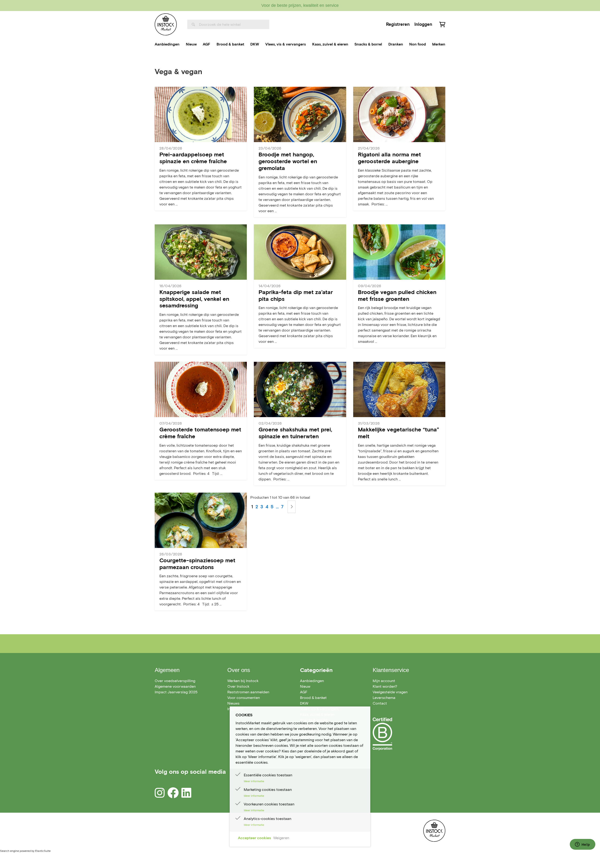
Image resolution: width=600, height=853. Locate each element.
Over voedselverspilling (175, 681)
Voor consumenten (243, 697)
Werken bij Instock (243, 681)
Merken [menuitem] (438, 44)
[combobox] (228, 24)
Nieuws (233, 703)
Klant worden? (385, 686)
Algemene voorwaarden (175, 686)
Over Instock (238, 686)
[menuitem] (167, 44)
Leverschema (384, 697)
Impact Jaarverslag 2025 (176, 692)
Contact (380, 703)
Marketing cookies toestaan (268, 789)
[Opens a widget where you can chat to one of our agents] (582, 845)
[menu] (300, 44)
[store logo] (166, 24)
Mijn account (384, 681)
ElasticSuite (43, 851)
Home (160, 59)
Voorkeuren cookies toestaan (269, 804)
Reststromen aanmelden (248, 692)
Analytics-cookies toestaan (267, 818)
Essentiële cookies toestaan (268, 775)
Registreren (398, 24)
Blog (176, 59)
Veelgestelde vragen (390, 692)
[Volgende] (292, 507)
